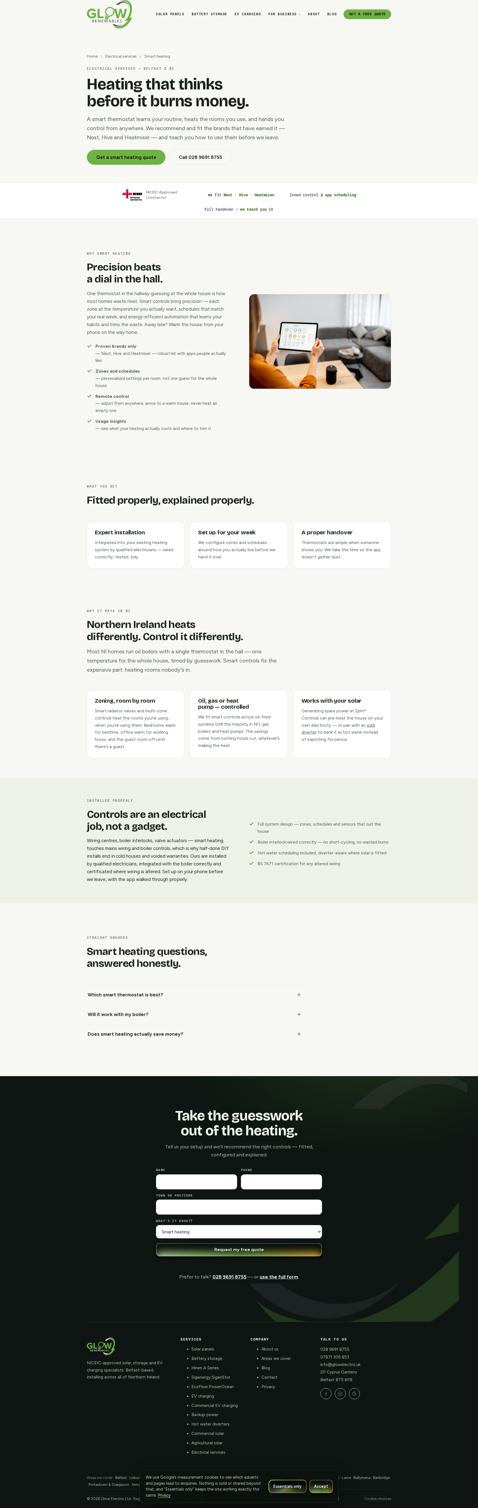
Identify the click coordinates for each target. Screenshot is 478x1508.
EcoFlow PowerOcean (212, 1386)
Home (92, 56)
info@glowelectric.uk (340, 1364)
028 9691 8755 (229, 1277)
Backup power (205, 1414)
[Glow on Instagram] (340, 1393)
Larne (346, 1477)
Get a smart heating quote (126, 157)
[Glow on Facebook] (325, 1393)
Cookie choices (377, 1498)
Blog (332, 14)
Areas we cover (276, 1358)
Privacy (268, 1386)
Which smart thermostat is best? (125, 994)
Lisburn (135, 1477)
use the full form (279, 1277)
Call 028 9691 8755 (200, 157)
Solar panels (170, 14)
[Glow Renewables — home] (109, 14)
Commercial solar (207, 1433)
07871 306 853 (334, 1357)
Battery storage (209, 14)
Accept (321, 1486)
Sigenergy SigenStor (210, 1377)
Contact (269, 1377)
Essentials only (287, 1486)
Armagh (138, 1484)
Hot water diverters (210, 1424)
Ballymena (362, 1477)
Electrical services (121, 56)
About (314, 14)
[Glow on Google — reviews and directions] (354, 1393)
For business (282, 14)
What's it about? (174, 1221)
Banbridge (381, 1477)
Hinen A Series (205, 1367)
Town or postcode (174, 1195)
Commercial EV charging (214, 1405)
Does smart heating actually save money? (135, 1034)
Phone (247, 1170)
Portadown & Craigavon (109, 1484)
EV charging (248, 14)
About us (270, 1349)
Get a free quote (367, 14)
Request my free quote (239, 1249)
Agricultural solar (207, 1442)
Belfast (121, 1477)
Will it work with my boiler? (118, 1014)
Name (160, 1170)
